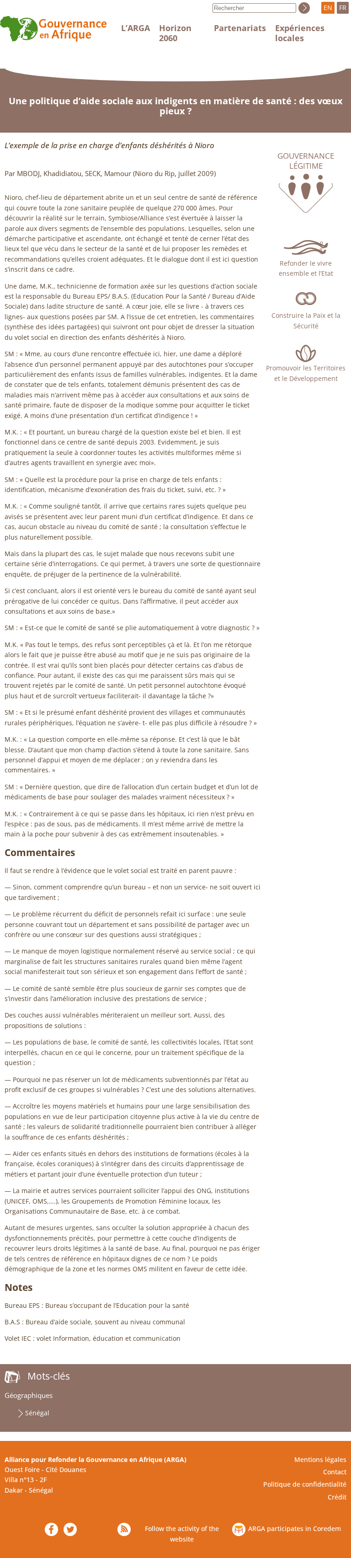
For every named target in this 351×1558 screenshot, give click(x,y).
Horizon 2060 (175, 32)
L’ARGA (135, 27)
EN (328, 7)
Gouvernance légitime (305, 161)
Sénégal (37, 1412)
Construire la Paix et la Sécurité (305, 320)
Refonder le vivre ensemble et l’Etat (306, 268)
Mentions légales (320, 1459)
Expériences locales (299, 32)
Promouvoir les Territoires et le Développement (306, 373)
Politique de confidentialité (304, 1484)
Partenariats (240, 27)
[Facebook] (51, 1529)
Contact (334, 1471)
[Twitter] (70, 1529)
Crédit (337, 1497)
